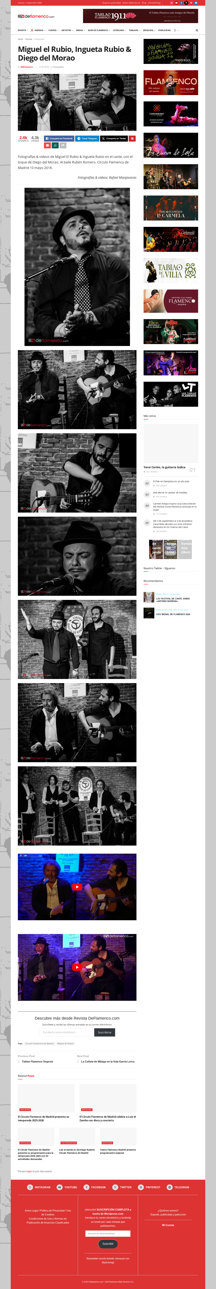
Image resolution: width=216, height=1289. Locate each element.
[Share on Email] (47, 145)
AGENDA (39, 30)
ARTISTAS (66, 30)
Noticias (25, 1110)
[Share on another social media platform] (62, 145)
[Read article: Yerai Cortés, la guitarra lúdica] (171, 443)
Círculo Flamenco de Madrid (39, 1044)
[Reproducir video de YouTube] (77, 887)
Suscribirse (104, 1032)
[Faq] (144, 2)
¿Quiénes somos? (168, 1210)
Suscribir (108, 1243)
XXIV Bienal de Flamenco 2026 (173, 614)
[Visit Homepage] (36, 16)
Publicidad (164, 30)
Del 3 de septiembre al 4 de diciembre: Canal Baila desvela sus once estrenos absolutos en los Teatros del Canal (173, 524)
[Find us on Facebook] (181, 3)
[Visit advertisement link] (140, 16)
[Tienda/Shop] (154, 2)
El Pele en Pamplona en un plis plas (171, 481)
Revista (29, 39)
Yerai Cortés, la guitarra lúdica (164, 467)
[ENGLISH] (148, 30)
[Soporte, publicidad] (111, 2)
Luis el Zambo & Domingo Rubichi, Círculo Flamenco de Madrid (77, 1151)
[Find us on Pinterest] (191, 3)
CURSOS (52, 30)
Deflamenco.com (96, 1282)
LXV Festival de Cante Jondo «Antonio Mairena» (173, 600)
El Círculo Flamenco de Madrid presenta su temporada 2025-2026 (43, 1118)
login (29, 1171)
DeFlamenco (27, 67)
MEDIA (79, 30)
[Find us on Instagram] (172, 3)
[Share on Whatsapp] (55, 145)
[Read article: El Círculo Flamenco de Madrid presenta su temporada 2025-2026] (46, 1098)
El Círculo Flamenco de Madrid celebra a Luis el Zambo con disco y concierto (108, 1118)
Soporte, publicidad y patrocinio (168, 1214)
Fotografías (39, 39)
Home (20, 39)
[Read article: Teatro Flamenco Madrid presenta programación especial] (118, 1137)
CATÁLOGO (118, 30)
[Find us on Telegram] (196, 3)
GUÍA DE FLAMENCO (98, 30)
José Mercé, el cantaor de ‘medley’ (170, 492)
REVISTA (22, 30)
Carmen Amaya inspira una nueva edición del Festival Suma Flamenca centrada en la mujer (175, 506)
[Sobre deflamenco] (131, 2)
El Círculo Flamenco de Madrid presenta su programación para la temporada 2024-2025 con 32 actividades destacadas (35, 1154)
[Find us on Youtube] (176, 3)
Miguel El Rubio (65, 1044)
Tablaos (133, 30)
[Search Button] (197, 30)
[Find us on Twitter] (186, 3)
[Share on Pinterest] (132, 139)
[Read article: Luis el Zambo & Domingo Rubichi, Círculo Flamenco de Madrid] (77, 1137)
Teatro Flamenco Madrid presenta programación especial (118, 1151)
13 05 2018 (44, 67)
